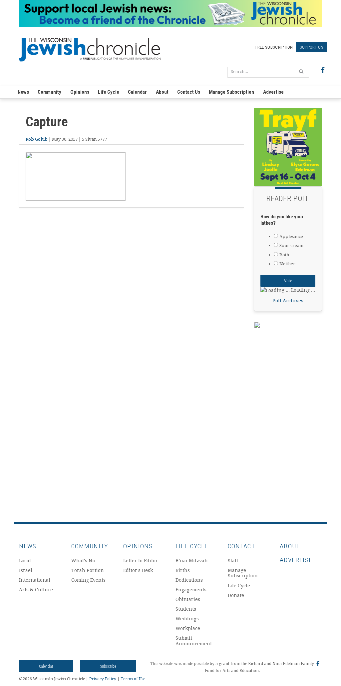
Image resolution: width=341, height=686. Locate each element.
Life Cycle (108, 92)
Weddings (187, 618)
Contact (241, 546)
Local (25, 560)
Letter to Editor (140, 560)
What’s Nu (83, 560)
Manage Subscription (231, 92)
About (162, 92)
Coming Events (88, 580)
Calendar (137, 92)
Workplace (187, 628)
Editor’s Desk (138, 570)
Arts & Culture (36, 589)
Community (49, 92)
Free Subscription (274, 47)
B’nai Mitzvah (191, 560)
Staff (233, 560)
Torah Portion (87, 570)
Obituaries (187, 599)
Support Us (311, 47)
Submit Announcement (193, 640)
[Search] (301, 71)
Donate (236, 595)
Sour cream (291, 245)
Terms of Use (133, 679)
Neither (287, 263)
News (23, 92)
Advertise (273, 92)
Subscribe (108, 666)
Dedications (189, 580)
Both (284, 254)
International (34, 580)
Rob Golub (37, 139)
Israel (25, 570)
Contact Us (188, 92)
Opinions (79, 92)
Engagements (190, 589)
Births (182, 570)
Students (185, 609)
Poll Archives (287, 300)
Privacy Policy (102, 679)
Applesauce (291, 236)
